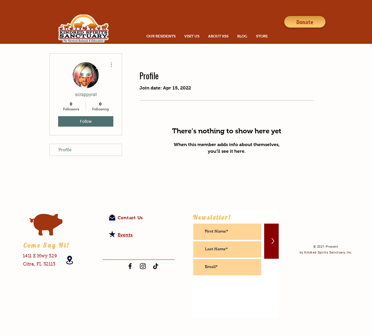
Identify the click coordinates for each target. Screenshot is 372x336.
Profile (64, 149)
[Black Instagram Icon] (143, 266)
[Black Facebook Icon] (130, 266)
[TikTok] (156, 266)
